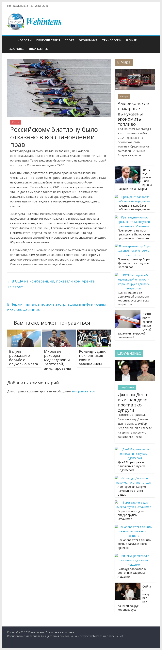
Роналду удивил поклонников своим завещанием (93, 358)
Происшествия (48, 40)
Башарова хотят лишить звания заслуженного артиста (134, 544)
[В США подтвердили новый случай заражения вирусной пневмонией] (127, 312)
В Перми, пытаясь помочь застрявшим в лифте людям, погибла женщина (57, 307)
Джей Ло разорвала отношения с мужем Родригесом (131, 466)
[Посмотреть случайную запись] (151, 40)
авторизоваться (83, 391)
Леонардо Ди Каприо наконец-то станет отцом (132, 490)
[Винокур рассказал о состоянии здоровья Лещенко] (134, 556)
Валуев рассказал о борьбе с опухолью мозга (23, 358)
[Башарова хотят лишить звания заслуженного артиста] (134, 527)
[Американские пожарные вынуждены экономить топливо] (135, 71)
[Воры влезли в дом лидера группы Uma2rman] (134, 502)
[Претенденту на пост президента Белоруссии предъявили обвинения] (134, 217)
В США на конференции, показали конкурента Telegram (51, 284)
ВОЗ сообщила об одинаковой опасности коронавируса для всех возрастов (133, 298)
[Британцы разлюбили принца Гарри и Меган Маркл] (127, 168)
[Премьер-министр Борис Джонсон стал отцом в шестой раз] (134, 246)
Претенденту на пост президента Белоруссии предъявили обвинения (134, 234)
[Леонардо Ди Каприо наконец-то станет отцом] (134, 478)
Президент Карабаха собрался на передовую (134, 207)
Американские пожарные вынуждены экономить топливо (133, 113)
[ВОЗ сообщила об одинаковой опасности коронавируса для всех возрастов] (134, 275)
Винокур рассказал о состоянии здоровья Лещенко (132, 572)
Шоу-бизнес (38, 49)
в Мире (131, 40)
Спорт (69, 40)
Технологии (112, 40)
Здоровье (16, 49)
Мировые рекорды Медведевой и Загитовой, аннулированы (57, 360)
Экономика (88, 40)
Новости (25, 40)
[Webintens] (11, 40)
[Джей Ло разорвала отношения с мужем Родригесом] (134, 449)
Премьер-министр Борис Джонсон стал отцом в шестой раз (134, 263)
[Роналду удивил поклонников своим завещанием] (94, 332)
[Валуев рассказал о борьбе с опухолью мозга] (24, 332)
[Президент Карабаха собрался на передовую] (134, 197)
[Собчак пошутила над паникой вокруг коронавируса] (127, 585)
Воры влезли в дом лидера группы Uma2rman (131, 515)
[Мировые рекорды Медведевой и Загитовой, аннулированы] (59, 332)
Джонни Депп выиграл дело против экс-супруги (132, 402)
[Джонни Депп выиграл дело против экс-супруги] (135, 362)
